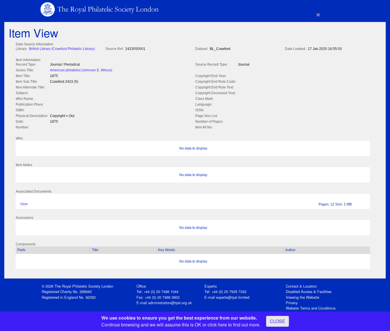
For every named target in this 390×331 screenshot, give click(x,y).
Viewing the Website (302, 297)
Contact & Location (301, 286)
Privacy (291, 302)
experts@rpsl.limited (232, 297)
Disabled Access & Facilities (308, 291)
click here (217, 324)
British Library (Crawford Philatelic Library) (62, 49)
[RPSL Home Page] (100, 9)
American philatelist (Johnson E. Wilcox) (81, 70)
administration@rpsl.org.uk (170, 302)
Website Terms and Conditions (310, 308)
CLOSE (277, 321)
